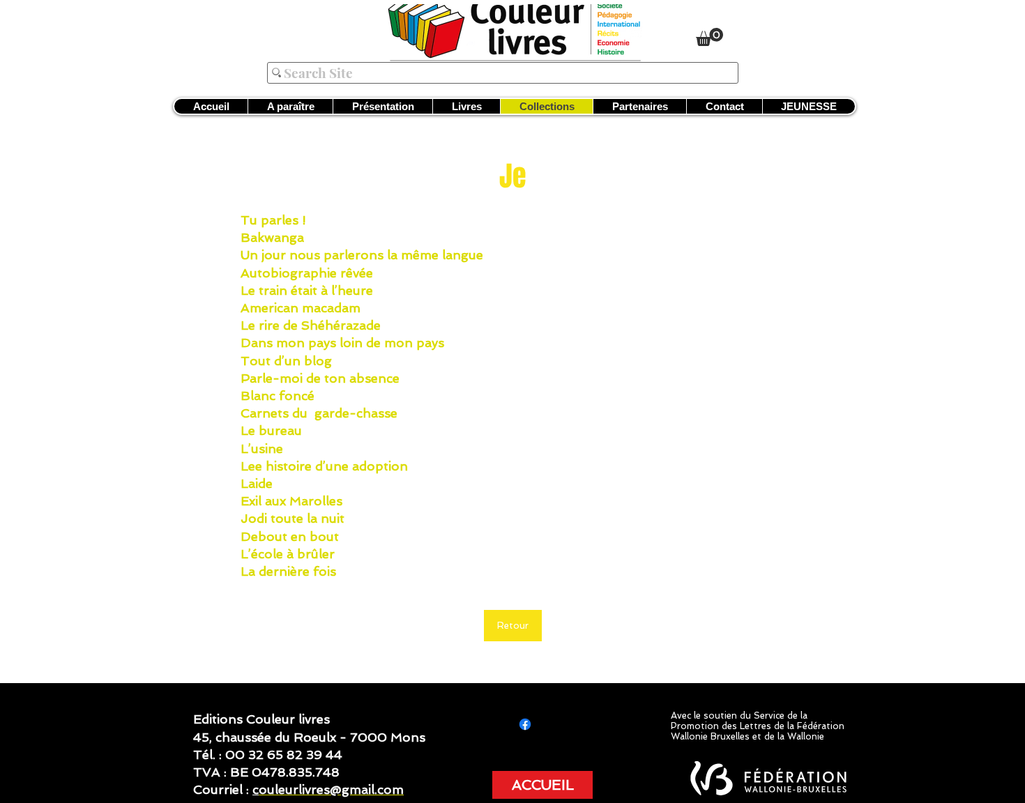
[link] (709, 37)
